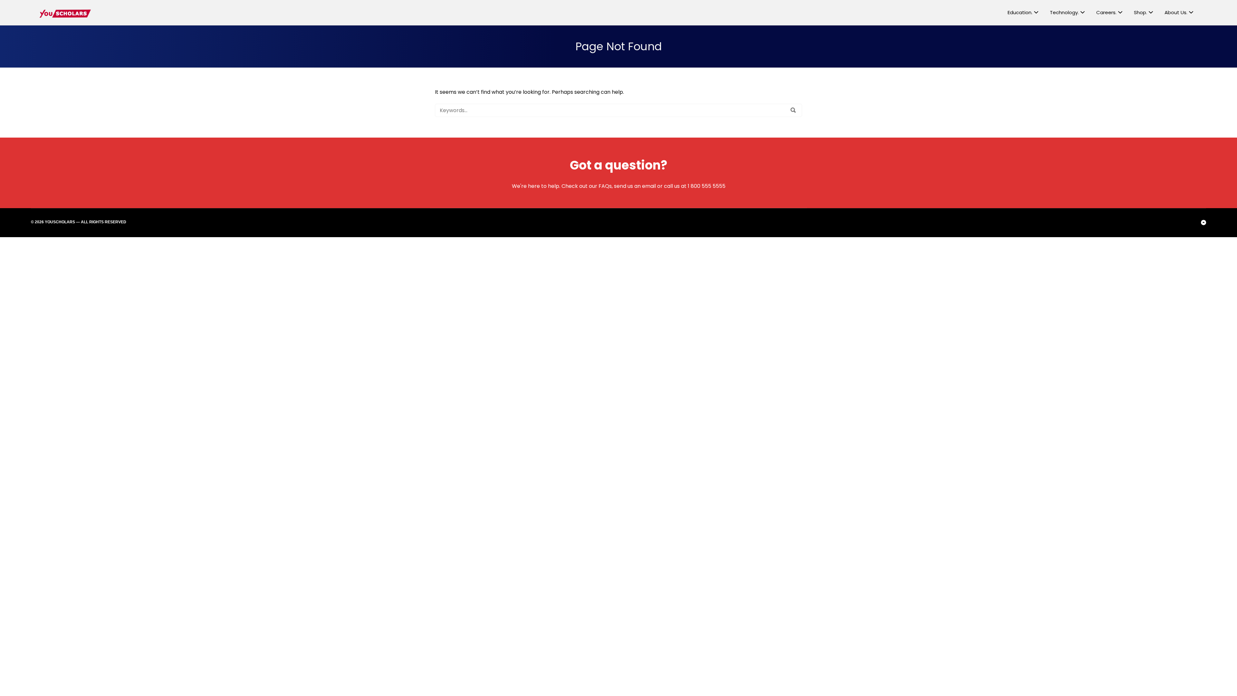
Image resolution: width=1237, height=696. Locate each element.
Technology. (1064, 12)
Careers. (1106, 12)
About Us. (1176, 12)
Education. (1020, 12)
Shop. (1140, 12)
